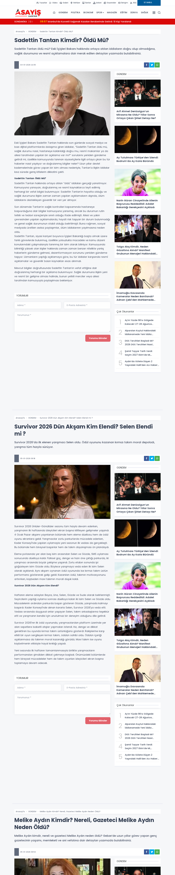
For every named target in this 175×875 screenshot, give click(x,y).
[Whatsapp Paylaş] (157, 64)
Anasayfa (20, 31)
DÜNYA (134, 12)
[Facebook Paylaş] (146, 64)
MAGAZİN (112, 12)
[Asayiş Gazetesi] (28, 12)
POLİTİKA (75, 12)
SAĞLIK (144, 12)
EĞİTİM (123, 12)
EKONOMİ (88, 12)
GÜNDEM (63, 12)
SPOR (99, 12)
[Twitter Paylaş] (151, 64)
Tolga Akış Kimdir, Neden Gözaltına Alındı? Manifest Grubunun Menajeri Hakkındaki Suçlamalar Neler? (100, 21)
